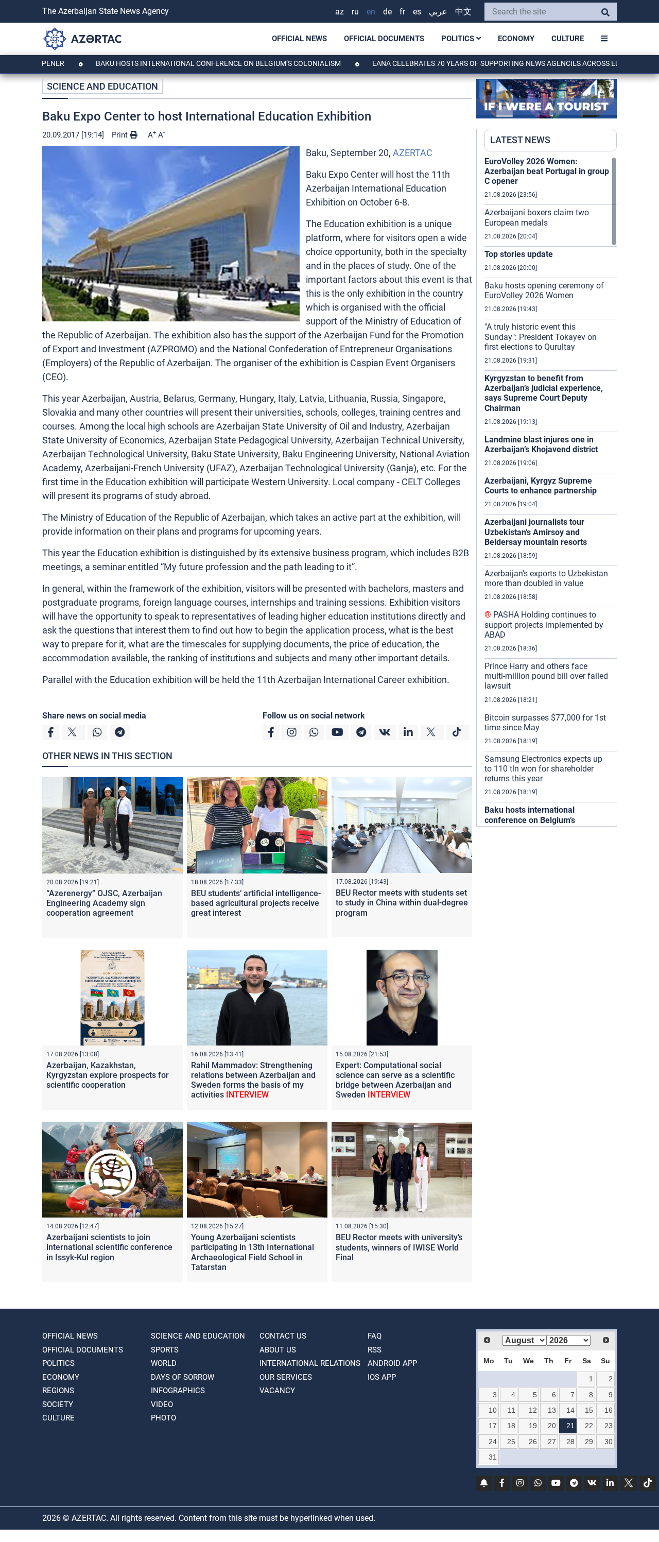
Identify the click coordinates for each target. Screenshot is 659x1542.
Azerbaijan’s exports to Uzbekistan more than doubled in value (546, 578)
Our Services (285, 1377)
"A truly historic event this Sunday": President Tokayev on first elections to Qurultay (540, 336)
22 (589, 1425)
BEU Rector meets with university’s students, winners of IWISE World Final (399, 1247)
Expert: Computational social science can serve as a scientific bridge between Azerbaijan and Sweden (395, 1080)
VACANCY (277, 1390)
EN (371, 11)
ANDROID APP (392, 1363)
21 (570, 1425)
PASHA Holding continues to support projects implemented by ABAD (543, 624)
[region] (550, 491)
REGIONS (58, 1390)
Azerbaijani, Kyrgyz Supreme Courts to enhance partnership (540, 485)
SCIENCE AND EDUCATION (102, 86)
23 (608, 1425)
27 (552, 1441)
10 (493, 1410)
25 (511, 1441)
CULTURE (567, 38)
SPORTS (165, 1350)
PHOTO (163, 1418)
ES (417, 11)
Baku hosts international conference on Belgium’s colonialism (176, 63)
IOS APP (382, 1377)
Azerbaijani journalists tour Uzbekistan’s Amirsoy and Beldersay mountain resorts (535, 531)
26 (533, 1441)
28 (570, 1441)
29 (589, 1441)
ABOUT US (277, 1350)
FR (402, 11)
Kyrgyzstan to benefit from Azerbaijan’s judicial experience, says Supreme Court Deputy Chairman (543, 393)
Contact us (282, 1336)
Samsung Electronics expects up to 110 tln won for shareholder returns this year (543, 768)
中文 (463, 11)
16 (608, 1410)
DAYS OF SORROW (182, 1377)
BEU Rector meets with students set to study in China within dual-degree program (402, 902)
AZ (339, 11)
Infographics (178, 1390)
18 (511, 1425)
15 (589, 1410)
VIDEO (162, 1404)
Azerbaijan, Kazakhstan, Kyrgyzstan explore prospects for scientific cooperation (107, 1075)
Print (121, 135)
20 (552, 1425)
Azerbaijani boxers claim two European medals (536, 217)
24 (493, 1441)
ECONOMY (516, 38)
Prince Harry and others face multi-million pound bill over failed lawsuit (546, 676)
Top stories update (518, 254)
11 (511, 1410)
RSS (374, 1350)
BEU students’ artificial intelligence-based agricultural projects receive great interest (256, 903)
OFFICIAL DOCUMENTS (384, 38)
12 (533, 1410)
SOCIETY (57, 1404)
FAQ (374, 1336)
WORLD (164, 1363)
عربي (438, 11)
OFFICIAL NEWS (299, 38)
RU (355, 11)
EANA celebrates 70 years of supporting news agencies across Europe (463, 63)
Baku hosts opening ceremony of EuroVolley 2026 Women (544, 290)
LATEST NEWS (520, 139)
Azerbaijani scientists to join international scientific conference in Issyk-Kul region (109, 1247)
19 (533, 1425)
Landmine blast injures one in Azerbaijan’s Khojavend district (541, 444)
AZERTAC (412, 152)
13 (552, 1410)
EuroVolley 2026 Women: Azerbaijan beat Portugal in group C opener (546, 171)
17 (493, 1425)
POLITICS (458, 38)
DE (387, 11)
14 (570, 1410)
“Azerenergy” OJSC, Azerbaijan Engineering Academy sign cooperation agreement (104, 903)
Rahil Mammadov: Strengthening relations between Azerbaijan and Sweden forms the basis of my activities (253, 1080)
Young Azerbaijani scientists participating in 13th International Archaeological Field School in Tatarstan (252, 1252)
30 (608, 1441)
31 (493, 1457)
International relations (309, 1363)
